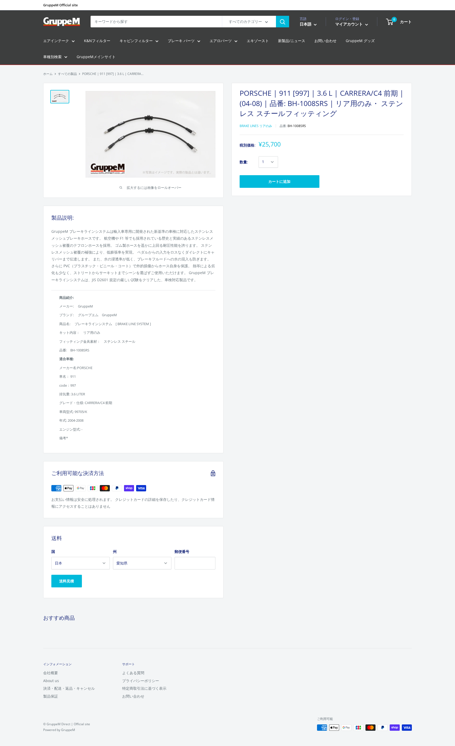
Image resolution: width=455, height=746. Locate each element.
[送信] (282, 21)
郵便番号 (182, 551)
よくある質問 (133, 672)
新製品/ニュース (291, 40)
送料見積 (66, 580)
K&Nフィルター (97, 40)
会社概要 (50, 672)
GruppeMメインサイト (96, 56)
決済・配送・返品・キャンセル (69, 688)
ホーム (48, 74)
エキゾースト (258, 40)
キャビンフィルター (136, 40)
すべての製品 (67, 74)
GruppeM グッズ (360, 40)
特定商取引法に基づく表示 (144, 688)
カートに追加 (279, 181)
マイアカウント (349, 24)
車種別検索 (52, 56)
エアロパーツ (221, 40)
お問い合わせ (325, 40)
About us (51, 680)
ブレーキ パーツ (181, 40)
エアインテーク (56, 40)
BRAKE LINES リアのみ (256, 126)
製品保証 (50, 696)
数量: (244, 161)
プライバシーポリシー (140, 680)
